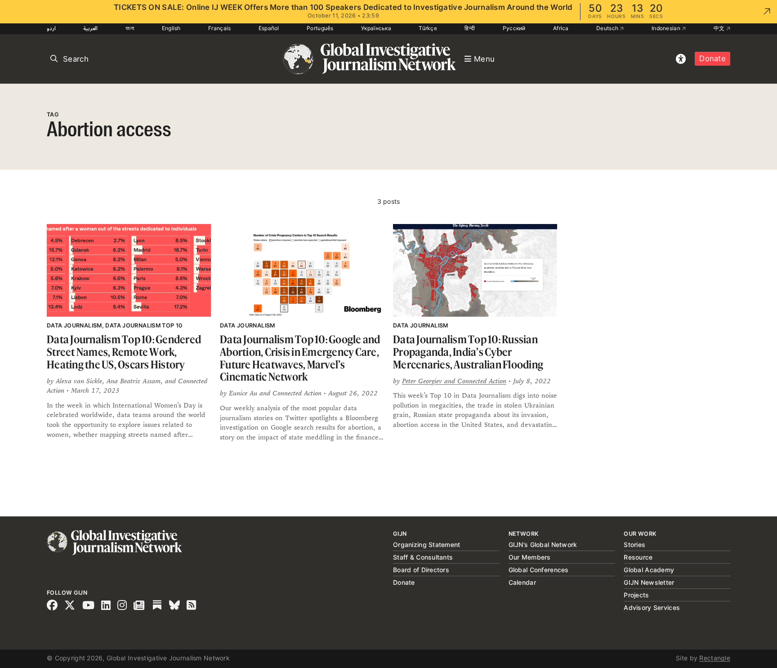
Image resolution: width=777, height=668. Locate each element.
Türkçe (428, 28)
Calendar (522, 582)
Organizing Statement (426, 544)
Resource (638, 557)
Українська (376, 28)
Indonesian (667, 28)
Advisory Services (652, 607)
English (171, 28)
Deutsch (608, 28)
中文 (720, 28)
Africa (561, 28)
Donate (712, 58)
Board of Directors (421, 570)
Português (320, 28)
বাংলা (129, 28)
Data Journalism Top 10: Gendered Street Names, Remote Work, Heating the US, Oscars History (124, 352)
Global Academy (649, 570)
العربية (90, 28)
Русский (514, 28)
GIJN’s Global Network (543, 544)
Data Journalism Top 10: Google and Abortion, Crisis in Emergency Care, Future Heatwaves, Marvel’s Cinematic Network (300, 358)
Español (269, 28)
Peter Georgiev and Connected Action (454, 381)
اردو (51, 28)
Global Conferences (539, 570)
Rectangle (714, 658)
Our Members (530, 557)
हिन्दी (469, 28)
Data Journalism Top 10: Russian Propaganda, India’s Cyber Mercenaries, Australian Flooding (468, 352)
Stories (634, 544)
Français (219, 28)
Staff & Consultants (423, 557)
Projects (636, 595)
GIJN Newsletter (649, 582)
